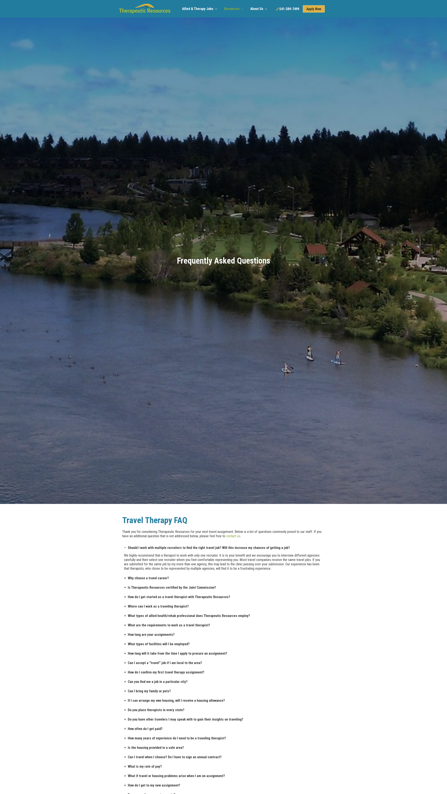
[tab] (223, 558)
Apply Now (313, 9)
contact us (233, 536)
